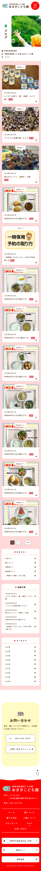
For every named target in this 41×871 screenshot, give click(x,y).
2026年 (7, 647)
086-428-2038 (22, 738)
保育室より (9, 567)
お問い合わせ (20, 828)
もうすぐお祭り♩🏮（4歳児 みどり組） (19, 596)
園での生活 (11, 817)
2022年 (7, 664)
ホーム (12, 812)
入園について (29, 817)
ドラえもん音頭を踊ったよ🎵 (16, 604)
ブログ (29, 823)
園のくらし (9, 563)
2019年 (7, 677)
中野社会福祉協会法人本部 (20, 841)
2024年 (7, 656)
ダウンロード (11, 823)
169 (28, 542)
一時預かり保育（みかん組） (16, 576)
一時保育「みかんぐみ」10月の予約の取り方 (18, 626)
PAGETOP (37, 774)
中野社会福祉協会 (10, 51)
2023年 (7, 660)
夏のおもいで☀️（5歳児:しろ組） (17, 611)
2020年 (7, 673)
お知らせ (8, 558)
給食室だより (10, 571)
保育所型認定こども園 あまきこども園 (19, 54)
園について (29, 812)
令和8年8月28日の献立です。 (16, 618)
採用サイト (20, 850)
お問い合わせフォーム (20, 749)
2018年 (7, 681)
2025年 (7, 651)
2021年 (7, 668)
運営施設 (20, 859)
